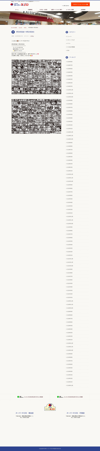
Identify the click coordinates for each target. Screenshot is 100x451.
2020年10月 (70, 308)
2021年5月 (69, 283)
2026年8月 (69, 61)
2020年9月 (69, 311)
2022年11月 (70, 220)
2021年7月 (69, 276)
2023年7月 (69, 192)
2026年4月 (69, 76)
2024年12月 (70, 132)
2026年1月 (69, 86)
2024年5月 (69, 156)
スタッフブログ (71, 40)
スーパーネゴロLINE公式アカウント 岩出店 (33, 396)
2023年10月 (70, 181)
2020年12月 (70, 301)
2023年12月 (70, 174)
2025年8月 (69, 104)
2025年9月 (69, 100)
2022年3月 (69, 248)
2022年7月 (69, 234)
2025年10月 (70, 97)
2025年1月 (69, 128)
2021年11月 (70, 262)
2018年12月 (70, 385)
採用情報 (83, 9)
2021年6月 (69, 280)
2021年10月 (70, 266)
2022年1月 (69, 255)
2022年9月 (69, 227)
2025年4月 (69, 118)
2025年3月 (69, 121)
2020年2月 (69, 336)
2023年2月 (69, 209)
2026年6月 (69, 68)
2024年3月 (69, 164)
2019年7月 (69, 361)
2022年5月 (69, 241)
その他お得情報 (71, 47)
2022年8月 (69, 230)
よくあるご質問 (70, 9)
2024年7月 (69, 149)
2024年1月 (69, 171)
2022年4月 (69, 244)
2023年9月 (69, 185)
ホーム (17, 9)
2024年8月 (69, 146)
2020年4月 (69, 329)
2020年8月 (69, 315)
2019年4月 (69, 371)
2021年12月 (70, 259)
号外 (68, 50)
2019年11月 (70, 346)
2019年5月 (69, 368)
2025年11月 (70, 93)
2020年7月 (69, 318)
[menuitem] (17, 9)
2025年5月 (69, 114)
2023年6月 (69, 195)
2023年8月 (69, 188)
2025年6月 (69, 111)
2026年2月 (69, 83)
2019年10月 (70, 350)
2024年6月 (69, 153)
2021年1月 (69, 297)
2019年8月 (69, 357)
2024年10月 (70, 139)
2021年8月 (69, 273)
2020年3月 (69, 332)
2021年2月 (69, 294)
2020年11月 (70, 304)
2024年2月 (69, 167)
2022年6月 (69, 237)
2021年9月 (69, 269)
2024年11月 (70, 135)
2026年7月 (69, 65)
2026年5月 (69, 72)
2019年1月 (69, 382)
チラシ (32, 36)
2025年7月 (69, 107)
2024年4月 (69, 160)
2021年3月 (69, 290)
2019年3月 (69, 375)
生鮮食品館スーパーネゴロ (19, 7)
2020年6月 (69, 322)
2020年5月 (69, 325)
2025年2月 (69, 125)
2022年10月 (70, 223)
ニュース (69, 36)
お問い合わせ (66, 5)
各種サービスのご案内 (56, 9)
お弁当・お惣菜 (43, 9)
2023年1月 (69, 213)
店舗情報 (30, 9)
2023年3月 (69, 206)
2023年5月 (69, 199)
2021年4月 (69, 287)
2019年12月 (70, 343)
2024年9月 (69, 142)
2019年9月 (69, 354)
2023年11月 (70, 178)
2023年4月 (69, 202)
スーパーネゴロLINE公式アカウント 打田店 (73, 396)
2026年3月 (69, 79)
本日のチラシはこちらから (79, 4)
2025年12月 (70, 90)
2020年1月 (69, 339)
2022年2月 (69, 251)
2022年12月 (70, 216)
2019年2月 (69, 378)
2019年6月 (69, 364)
